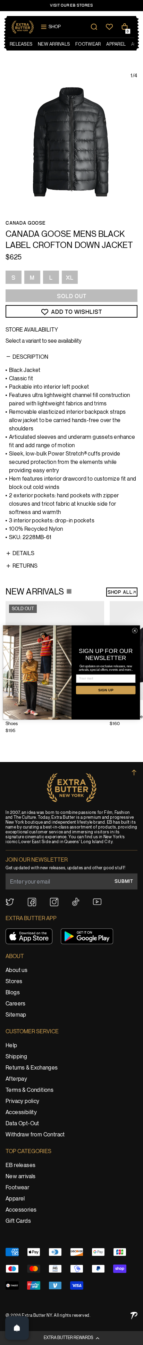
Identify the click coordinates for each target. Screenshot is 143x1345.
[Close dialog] (135, 630)
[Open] (17, 1328)
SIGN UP (105, 690)
